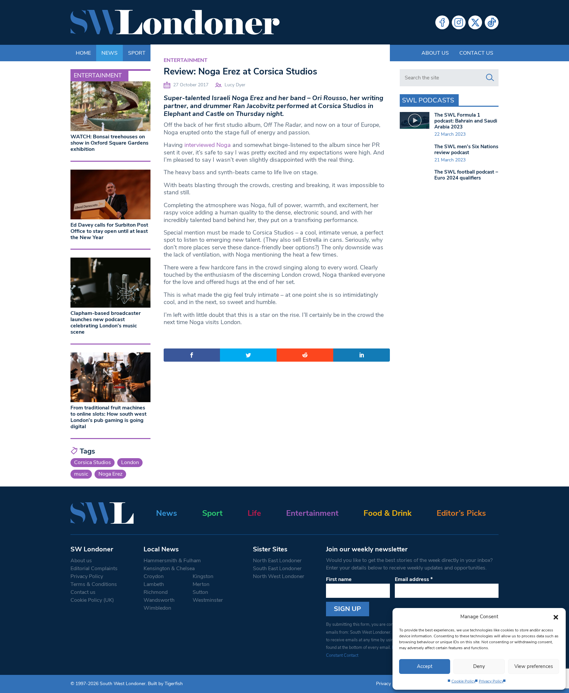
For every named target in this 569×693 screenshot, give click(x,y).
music (81, 474)
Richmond (156, 592)
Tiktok (492, 22)
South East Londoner (277, 568)
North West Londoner (278, 576)
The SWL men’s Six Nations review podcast (466, 149)
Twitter (475, 22)
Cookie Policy (463, 681)
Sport (212, 513)
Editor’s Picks (461, 513)
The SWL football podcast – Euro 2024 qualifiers (466, 175)
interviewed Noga (207, 145)
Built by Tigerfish (165, 683)
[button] (556, 616)
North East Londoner (277, 560)
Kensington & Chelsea (169, 568)
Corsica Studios (92, 462)
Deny (479, 666)
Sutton (200, 592)
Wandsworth (159, 600)
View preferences (533, 666)
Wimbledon (157, 608)
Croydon (154, 576)
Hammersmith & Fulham (172, 560)
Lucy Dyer (235, 85)
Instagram (459, 22)
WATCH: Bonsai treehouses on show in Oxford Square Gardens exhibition (109, 143)
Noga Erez (110, 474)
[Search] (490, 77)
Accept (424, 666)
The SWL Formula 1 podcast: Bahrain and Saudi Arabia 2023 (465, 121)
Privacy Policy (491, 681)
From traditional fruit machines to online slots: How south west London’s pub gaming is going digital (108, 417)
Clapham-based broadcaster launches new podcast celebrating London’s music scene (105, 323)
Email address (414, 579)
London (130, 462)
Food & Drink (388, 513)
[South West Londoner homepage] (175, 22)
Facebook (442, 22)
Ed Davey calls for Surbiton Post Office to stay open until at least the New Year (109, 231)
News (166, 513)
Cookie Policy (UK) (92, 600)
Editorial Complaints (94, 568)
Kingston (203, 576)
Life (254, 513)
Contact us (476, 53)
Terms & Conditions (93, 584)
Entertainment (185, 60)
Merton (201, 584)
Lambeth (154, 584)
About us (435, 53)
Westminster (208, 600)
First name (339, 579)
